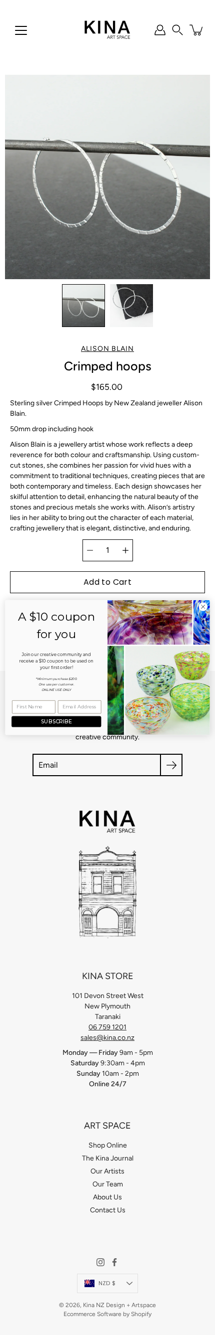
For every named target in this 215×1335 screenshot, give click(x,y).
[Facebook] (114, 1262)
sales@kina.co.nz (107, 1037)
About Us (107, 1197)
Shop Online (107, 1145)
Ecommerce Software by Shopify (108, 1314)
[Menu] (21, 30)
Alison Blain (107, 348)
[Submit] (171, 765)
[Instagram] (100, 1262)
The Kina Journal (108, 1158)
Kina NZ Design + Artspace (119, 1305)
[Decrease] (90, 550)
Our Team (107, 1184)
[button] (177, 29)
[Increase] (125, 550)
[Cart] (197, 30)
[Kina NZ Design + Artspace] (107, 30)
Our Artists (107, 1171)
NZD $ (107, 1283)
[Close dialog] (203, 606)
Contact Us (108, 1210)
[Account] (160, 30)
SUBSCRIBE (56, 721)
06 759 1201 (107, 1027)
